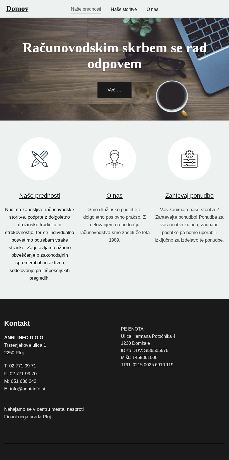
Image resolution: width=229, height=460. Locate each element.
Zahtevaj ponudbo (189, 195)
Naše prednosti (39, 195)
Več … (114, 90)
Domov (17, 8)
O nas (114, 195)
